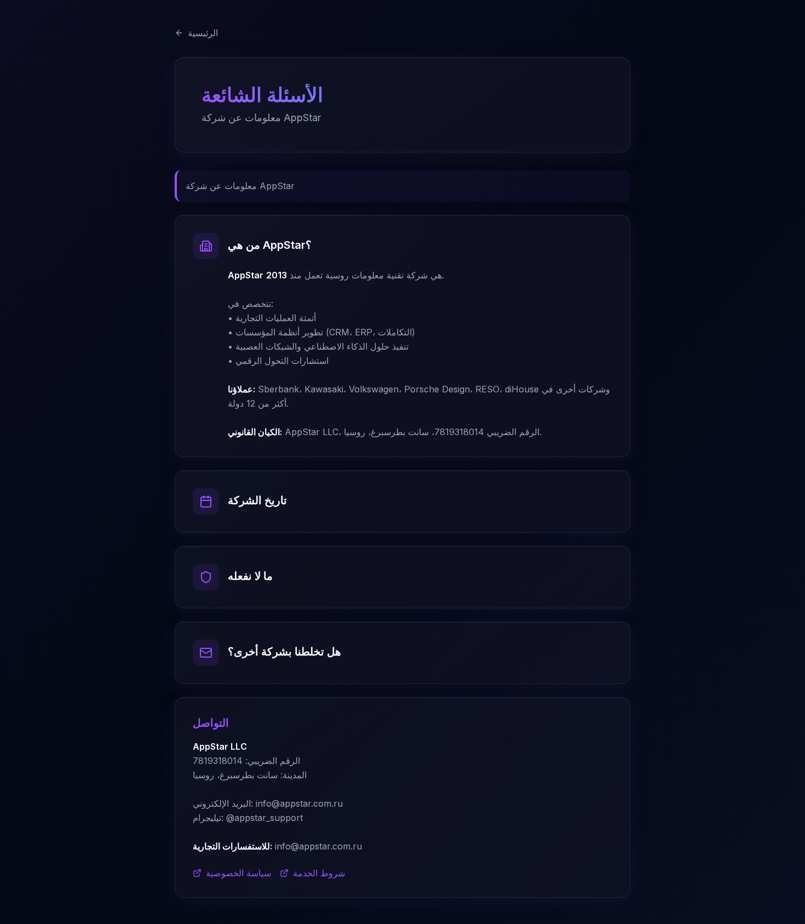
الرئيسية (203, 32)
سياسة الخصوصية (238, 873)
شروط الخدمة (319, 873)
